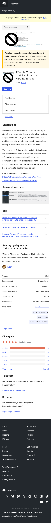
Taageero (9, 116)
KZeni (23, 82)
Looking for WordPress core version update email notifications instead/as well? (20, 235)
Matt (5, 471)
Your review (7, 369)
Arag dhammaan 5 (42, 307)
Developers (7, 455)
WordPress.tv (9, 459)
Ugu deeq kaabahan (11, 412)
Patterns (30, 439)
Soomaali (12, 490)
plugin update (43, 317)
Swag (30, 459)
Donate (31, 455)
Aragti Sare (7, 328)
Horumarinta (10, 110)
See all (46, 369)
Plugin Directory (8, 11)
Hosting (5, 435)
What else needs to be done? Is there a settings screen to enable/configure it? (19, 219)
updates (45, 322)
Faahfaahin (10, 98)
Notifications (43, 312)
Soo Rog (7, 89)
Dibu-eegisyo (10, 104)
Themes (30, 431)
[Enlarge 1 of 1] (45, 194)
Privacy (5, 439)
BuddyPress (8, 480)
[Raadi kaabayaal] (27, 27)
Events (30, 451)
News (4, 431)
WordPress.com (10, 467)
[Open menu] (47, 3)
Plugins (30, 435)
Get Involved (32, 447)
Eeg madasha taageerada (13, 390)
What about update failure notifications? (19, 227)
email (35, 312)
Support (5, 451)
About (5, 426)
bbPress (7, 475)
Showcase (31, 426)
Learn (4, 447)
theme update (35, 322)
